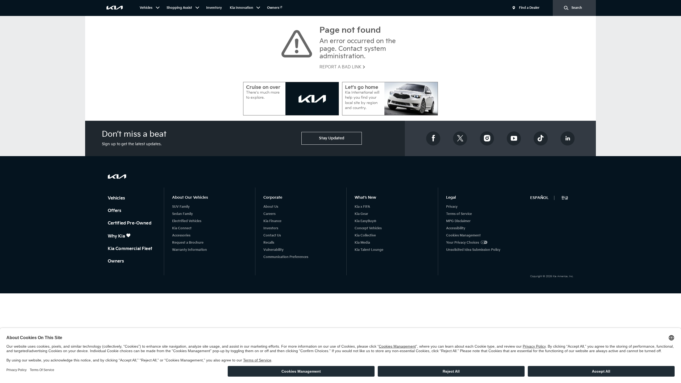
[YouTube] (514, 138)
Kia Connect (182, 228)
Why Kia (117, 236)
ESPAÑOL (539, 197)
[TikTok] (541, 138)
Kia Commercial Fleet (130, 248)
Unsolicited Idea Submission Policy (473, 250)
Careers (269, 214)
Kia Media (362, 243)
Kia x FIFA (362, 207)
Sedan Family (182, 214)
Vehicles (117, 198)
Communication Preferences (285, 257)
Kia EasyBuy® (365, 221)
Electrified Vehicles (186, 221)
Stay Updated (331, 138)
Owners (273, 8)
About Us (270, 207)
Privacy (452, 207)
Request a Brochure (188, 243)
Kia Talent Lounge (369, 250)
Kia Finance (272, 221)
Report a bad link (340, 67)
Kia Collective (365, 236)
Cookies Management (463, 236)
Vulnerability (273, 250)
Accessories (181, 236)
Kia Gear (361, 214)
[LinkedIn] (567, 138)
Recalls (268, 243)
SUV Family (181, 207)
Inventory (214, 8)
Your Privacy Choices (462, 243)
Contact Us (272, 236)
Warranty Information (189, 250)
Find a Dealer (529, 8)
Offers (115, 210)
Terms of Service (459, 214)
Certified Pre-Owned (130, 223)
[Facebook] (433, 138)
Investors (270, 228)
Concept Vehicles (368, 228)
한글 (564, 197)
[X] (460, 138)
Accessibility (455, 228)
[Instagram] (487, 138)
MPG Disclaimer (458, 221)
